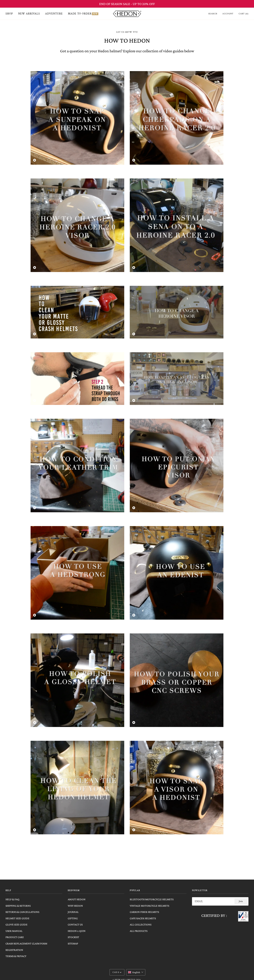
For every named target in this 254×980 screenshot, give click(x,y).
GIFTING (73, 918)
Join (241, 901)
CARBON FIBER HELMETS (144, 911)
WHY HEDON (75, 905)
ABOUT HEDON (77, 899)
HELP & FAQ (12, 899)
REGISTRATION (14, 949)
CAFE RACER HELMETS (143, 918)
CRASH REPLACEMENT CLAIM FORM (26, 943)
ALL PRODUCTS (138, 930)
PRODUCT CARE (15, 937)
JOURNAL (73, 911)
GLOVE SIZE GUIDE (16, 924)
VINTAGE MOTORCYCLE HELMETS (149, 905)
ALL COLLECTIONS (140, 924)
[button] (135, 972)
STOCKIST (73, 937)
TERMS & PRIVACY (16, 956)
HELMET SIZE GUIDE (17, 918)
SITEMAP (73, 943)
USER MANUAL (14, 930)
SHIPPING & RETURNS (18, 905)
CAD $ (115, 972)
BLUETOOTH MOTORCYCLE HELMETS (151, 899)
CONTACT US (75, 924)
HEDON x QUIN (77, 930)
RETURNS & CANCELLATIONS (22, 911)
